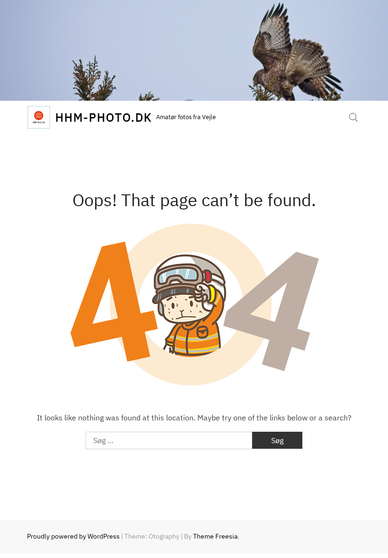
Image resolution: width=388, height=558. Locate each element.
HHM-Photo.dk (103, 117)
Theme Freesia (215, 536)
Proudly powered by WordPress (73, 536)
